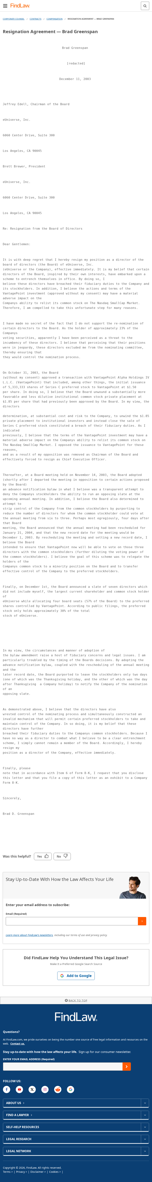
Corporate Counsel (13, 18)
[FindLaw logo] (21, 5)
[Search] (145, 6)
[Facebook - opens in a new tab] (6, 1089)
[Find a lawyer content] (145, 1115)
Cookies (54, 1171)
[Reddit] (57, 1089)
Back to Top (78, 1000)
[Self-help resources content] (145, 1127)
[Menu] (5, 5)
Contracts (35, 18)
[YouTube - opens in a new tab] (19, 1089)
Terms (7, 1171)
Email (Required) (16, 914)
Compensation (54, 18)
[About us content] (145, 1103)
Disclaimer (37, 1171)
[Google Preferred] (70, 1089)
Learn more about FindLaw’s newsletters (29, 935)
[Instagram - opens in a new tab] (45, 1089)
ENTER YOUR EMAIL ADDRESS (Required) (29, 1059)
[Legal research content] (145, 1139)
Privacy (20, 1171)
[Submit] (142, 921)
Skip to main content (76, 4)
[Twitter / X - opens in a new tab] (32, 1089)
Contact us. (17, 1043)
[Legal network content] (145, 1151)
